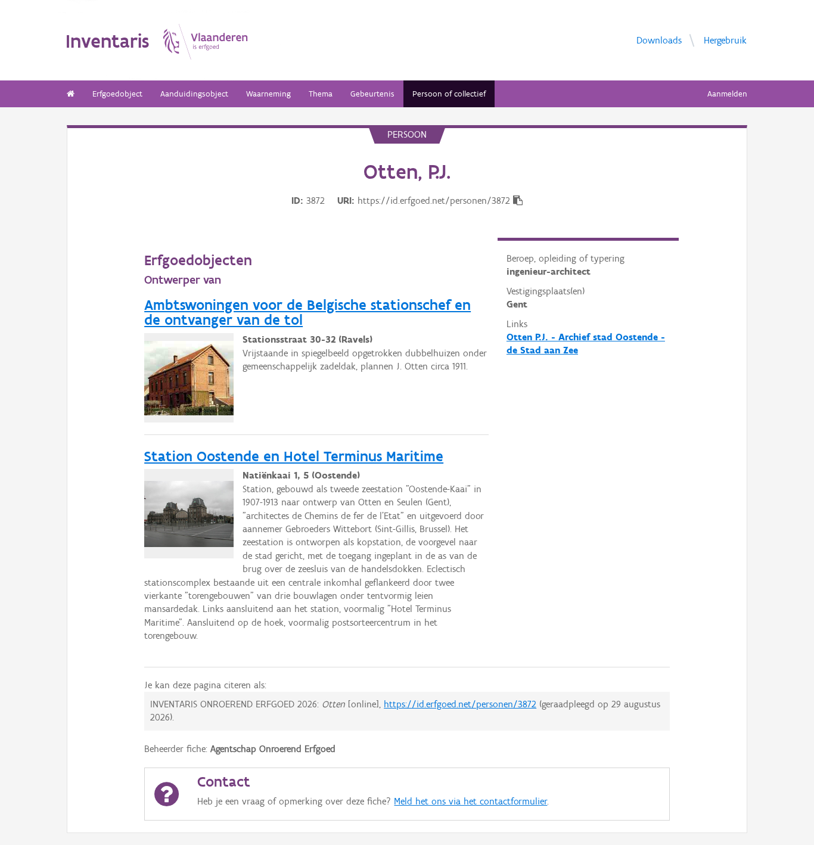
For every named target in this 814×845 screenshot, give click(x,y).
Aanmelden (727, 94)
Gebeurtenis (372, 94)
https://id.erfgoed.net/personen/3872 (460, 704)
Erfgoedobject (117, 94)
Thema (321, 94)
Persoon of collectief (449, 94)
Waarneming (268, 94)
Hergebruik (725, 39)
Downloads (659, 39)
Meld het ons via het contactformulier (470, 801)
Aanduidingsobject (194, 94)
